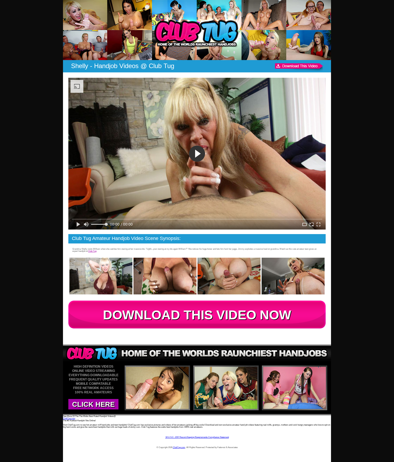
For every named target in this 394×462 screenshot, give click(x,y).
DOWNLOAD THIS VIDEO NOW (197, 315)
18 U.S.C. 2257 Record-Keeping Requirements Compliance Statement (197, 437)
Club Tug (92, 251)
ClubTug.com (69, 418)
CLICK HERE (93, 404)
